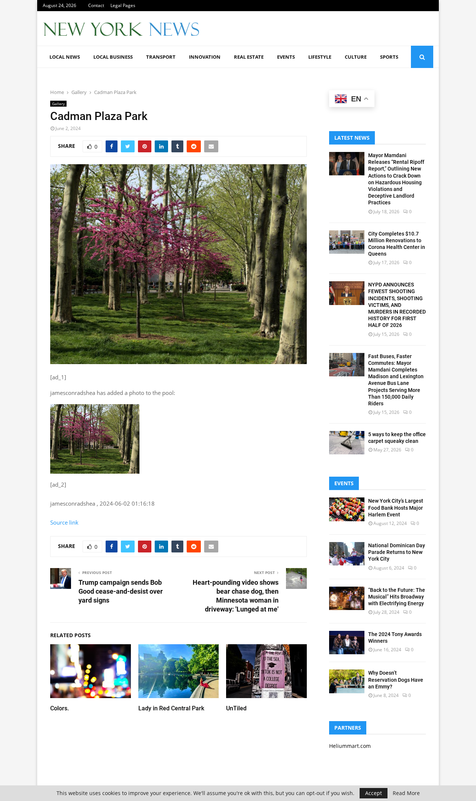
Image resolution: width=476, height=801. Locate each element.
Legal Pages (122, 5)
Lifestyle (319, 56)
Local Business (113, 56)
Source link (64, 522)
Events (286, 56)
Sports (389, 56)
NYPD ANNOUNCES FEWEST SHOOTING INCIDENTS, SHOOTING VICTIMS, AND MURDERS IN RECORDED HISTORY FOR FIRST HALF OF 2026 (397, 305)
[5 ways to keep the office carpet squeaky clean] (346, 442)
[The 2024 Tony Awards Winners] (346, 642)
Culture (356, 56)
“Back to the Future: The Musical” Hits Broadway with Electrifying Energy (396, 596)
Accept (373, 793)
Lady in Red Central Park (171, 708)
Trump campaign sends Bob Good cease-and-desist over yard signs (120, 591)
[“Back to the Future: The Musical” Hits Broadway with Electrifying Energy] (346, 598)
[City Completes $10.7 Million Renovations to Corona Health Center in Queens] (346, 242)
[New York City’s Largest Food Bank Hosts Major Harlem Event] (346, 509)
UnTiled (236, 708)
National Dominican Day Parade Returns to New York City (396, 552)
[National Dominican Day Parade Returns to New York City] (346, 553)
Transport (161, 56)
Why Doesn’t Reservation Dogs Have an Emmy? (395, 679)
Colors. (59, 708)
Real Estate (249, 56)
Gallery (58, 103)
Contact (96, 5)
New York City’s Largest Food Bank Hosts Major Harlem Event (395, 507)
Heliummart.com (350, 745)
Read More (406, 793)
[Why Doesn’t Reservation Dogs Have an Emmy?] (346, 681)
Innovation (205, 56)
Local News (64, 56)
